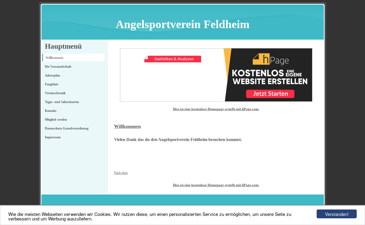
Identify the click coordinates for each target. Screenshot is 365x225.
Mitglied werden (56, 119)
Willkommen (54, 58)
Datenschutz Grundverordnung (66, 128)
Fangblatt (51, 84)
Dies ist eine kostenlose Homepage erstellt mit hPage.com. (216, 109)
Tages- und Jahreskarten (62, 102)
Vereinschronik (55, 93)
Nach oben (121, 173)
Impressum (53, 137)
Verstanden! (337, 214)
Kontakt (50, 111)
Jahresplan (52, 75)
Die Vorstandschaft (58, 66)
